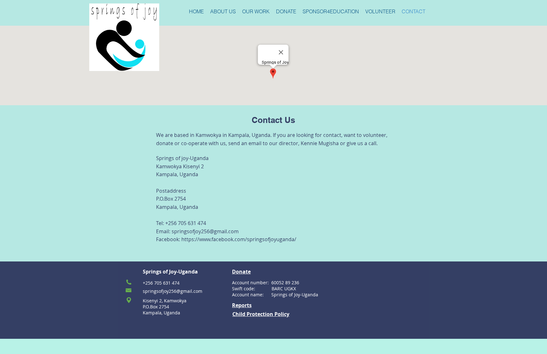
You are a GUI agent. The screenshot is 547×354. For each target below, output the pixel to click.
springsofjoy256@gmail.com (205, 231)
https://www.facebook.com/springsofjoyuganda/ (238, 239)
